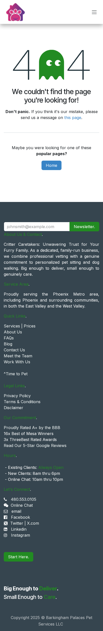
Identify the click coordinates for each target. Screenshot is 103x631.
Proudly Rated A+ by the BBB (32, 427)
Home (51, 165)
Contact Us (14, 349)
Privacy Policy (17, 395)
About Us (13, 331)
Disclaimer (13, 407)
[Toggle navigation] (94, 12)
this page (72, 117)
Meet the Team (18, 355)
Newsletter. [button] (84, 226)
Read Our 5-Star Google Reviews (35, 445)
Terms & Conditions (22, 401)
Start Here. (18, 556)
